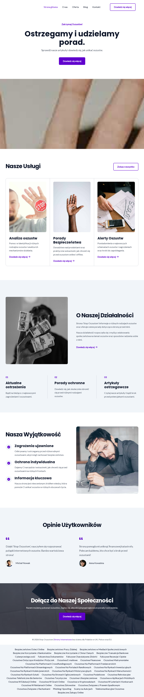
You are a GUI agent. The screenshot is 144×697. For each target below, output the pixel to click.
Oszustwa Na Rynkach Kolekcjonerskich (29, 671)
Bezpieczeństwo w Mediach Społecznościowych (103, 649)
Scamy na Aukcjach (83, 688)
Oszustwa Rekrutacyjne (119, 674)
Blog (85, 7)
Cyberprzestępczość (25, 656)
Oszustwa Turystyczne (56, 678)
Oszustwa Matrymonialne (116, 660)
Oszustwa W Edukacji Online (22, 681)
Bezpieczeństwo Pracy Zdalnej (62, 649)
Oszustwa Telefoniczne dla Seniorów (24, 678)
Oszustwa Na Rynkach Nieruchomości (112, 671)
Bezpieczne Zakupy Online (71, 692)
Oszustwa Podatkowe (94, 674)
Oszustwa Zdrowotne (64, 685)
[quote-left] (8, 539)
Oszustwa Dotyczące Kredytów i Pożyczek (33, 660)
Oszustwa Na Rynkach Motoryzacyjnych (71, 671)
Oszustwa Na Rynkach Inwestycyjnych (112, 667)
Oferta (75, 7)
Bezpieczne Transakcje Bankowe (112, 653)
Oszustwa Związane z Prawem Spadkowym (99, 685)
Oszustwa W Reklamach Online (36, 685)
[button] (123, 7)
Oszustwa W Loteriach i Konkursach (115, 681)
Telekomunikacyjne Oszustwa (109, 688)
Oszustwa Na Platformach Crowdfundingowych (48, 663)
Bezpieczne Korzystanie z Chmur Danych (74, 653)
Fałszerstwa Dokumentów (50, 656)
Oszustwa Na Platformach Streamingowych (31, 667)
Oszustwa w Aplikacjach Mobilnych (117, 678)
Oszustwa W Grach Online (52, 681)
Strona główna (51, 7)
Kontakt (96, 7)
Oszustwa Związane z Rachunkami (33, 688)
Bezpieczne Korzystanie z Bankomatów (32, 653)
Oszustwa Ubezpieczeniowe (83, 678)
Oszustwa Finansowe (90, 660)
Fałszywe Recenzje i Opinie (113, 656)
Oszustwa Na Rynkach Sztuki (25, 674)
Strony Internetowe (63, 639)
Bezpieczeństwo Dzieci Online (29, 649)
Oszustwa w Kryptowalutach (81, 681)
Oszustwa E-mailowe (67, 660)
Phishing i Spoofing (62, 688)
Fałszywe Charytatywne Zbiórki (81, 656)
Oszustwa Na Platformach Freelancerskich (95, 663)
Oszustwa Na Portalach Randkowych (73, 667)
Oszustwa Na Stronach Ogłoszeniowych (61, 674)
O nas (65, 7)
